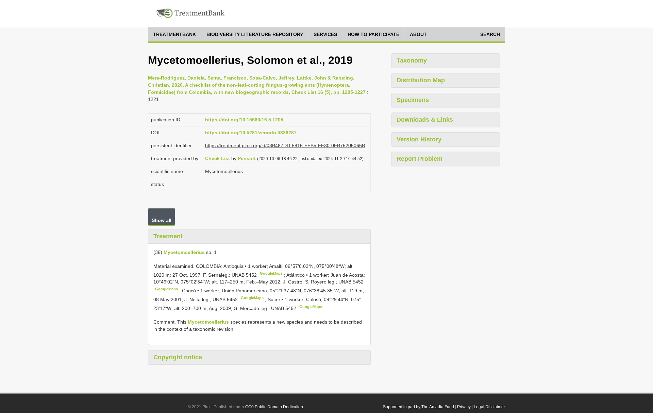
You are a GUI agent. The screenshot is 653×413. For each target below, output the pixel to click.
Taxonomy (412, 60)
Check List (217, 158)
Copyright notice (177, 357)
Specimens (413, 100)
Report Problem (419, 158)
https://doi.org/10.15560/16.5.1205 (244, 119)
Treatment (168, 236)
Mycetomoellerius (184, 252)
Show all (161, 220)
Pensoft (247, 158)
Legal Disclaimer (489, 407)
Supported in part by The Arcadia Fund (418, 407)
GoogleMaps (271, 273)
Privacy (464, 407)
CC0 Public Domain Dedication (274, 407)
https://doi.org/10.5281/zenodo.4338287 (251, 132)
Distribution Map (421, 80)
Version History (419, 139)
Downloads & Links (425, 119)
